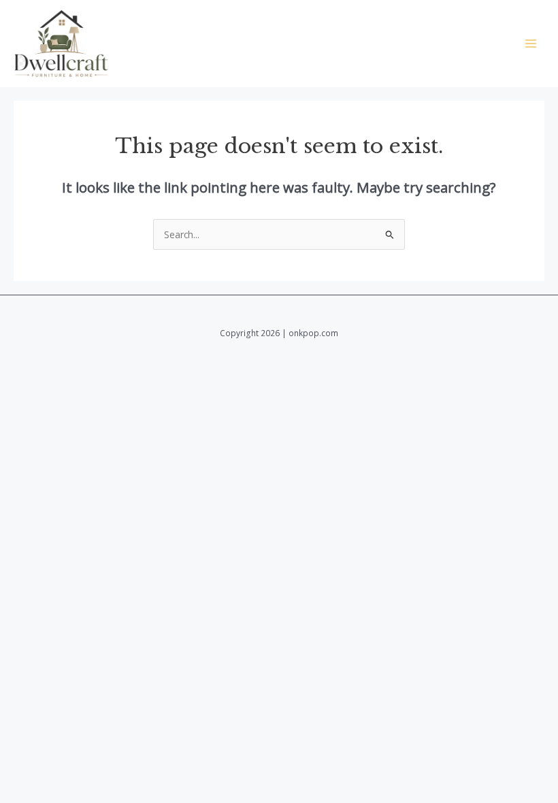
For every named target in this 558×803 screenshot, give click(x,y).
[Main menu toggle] (531, 44)
